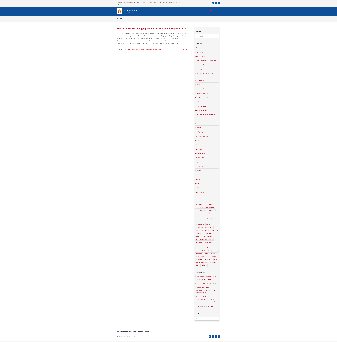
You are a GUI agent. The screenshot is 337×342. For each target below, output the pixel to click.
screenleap (204, 256)
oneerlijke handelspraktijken (203, 248)
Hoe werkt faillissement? (211, 230)
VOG (197, 188)
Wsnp (197, 265)
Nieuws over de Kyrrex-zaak (204, 306)
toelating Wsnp (208, 259)
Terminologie (200, 158)
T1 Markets (199, 259)
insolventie (199, 236)
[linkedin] (213, 3)
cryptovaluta (199, 219)
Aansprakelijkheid (201, 48)
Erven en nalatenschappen (204, 89)
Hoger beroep (200, 123)
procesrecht (199, 253)
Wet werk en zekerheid (202, 262)
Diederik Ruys (199, 222)
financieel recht (200, 224)
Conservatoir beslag (202, 69)
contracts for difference (202, 216)
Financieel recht (201, 106)
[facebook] (216, 3)
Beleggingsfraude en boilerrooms (135, 49)
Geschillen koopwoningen (203, 119)
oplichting (215, 251)
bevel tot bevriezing (201, 210)
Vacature (198, 170)
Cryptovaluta (148, 49)
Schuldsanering (200, 153)
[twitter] (219, 3)
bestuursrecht (200, 65)
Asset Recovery (200, 56)
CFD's (197, 213)
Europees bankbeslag (202, 93)
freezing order (209, 227)
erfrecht (208, 222)
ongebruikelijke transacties (203, 251)
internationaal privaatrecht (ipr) (204, 239)
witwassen (213, 262)
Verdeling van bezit (202, 175)
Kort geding (199, 132)
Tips (197, 162)
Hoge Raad (199, 233)
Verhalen (198, 179)
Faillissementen (200, 102)
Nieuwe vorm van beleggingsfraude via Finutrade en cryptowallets (152, 28)
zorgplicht (204, 265)
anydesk (211, 204)
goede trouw (199, 230)
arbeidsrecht (199, 207)
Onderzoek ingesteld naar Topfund (206, 283)
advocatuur (199, 204)
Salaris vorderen (201, 145)
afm (205, 204)
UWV (215, 259)
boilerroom (212, 210)
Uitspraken (199, 166)
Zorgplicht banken (201, 192)
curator (207, 219)
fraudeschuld (199, 227)
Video (197, 183)
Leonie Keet (199, 242)
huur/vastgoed (208, 233)
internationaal (208, 236)
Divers (198, 84)
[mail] (219, 336)
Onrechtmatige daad (202, 136)
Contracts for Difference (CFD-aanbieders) (205, 75)
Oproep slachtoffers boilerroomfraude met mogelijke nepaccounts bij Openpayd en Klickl (206, 299)
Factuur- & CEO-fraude (203, 97)
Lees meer (184, 49)
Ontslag (198, 140)
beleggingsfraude (209, 207)
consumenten (205, 213)
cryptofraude (214, 216)
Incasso (198, 127)
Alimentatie (199, 52)
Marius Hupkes (208, 242)
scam (197, 256)
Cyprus (213, 219)
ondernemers (199, 245)
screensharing (212, 256)
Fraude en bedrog (156, 49)
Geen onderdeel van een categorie (206, 115)
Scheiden (199, 149)
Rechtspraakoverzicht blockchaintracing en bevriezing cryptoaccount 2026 (205, 290)
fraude (208, 224)
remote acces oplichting (211, 253)
